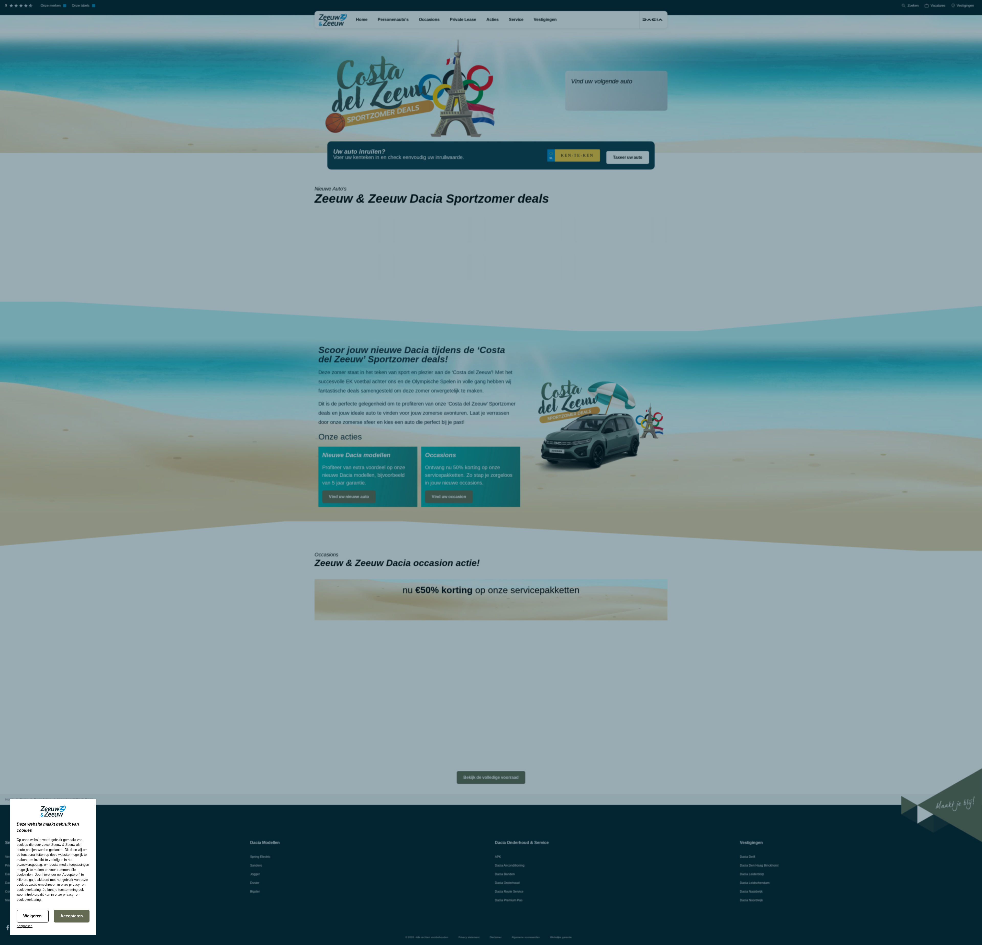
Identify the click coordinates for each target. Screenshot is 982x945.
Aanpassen (24, 926)
